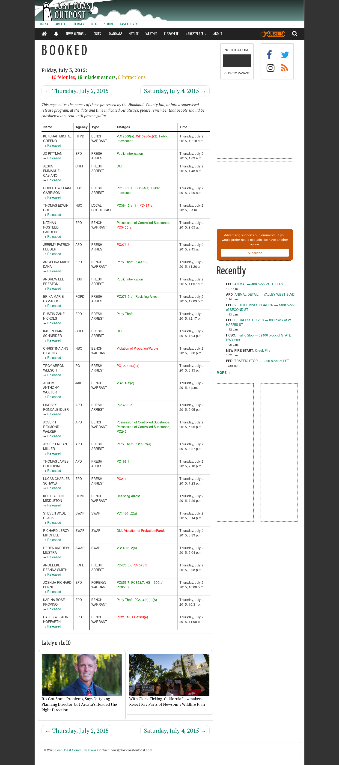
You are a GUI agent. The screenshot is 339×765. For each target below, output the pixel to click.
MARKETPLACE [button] (194, 34)
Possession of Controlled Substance (143, 222)
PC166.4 (123, 461)
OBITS (97, 34)
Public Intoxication (130, 153)
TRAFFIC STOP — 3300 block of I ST (261, 360)
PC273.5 (123, 244)
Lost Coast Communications (75, 750)
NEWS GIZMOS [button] (75, 34)
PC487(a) (147, 205)
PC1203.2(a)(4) (128, 365)
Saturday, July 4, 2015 (175, 91)
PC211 (122, 478)
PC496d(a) (140, 617)
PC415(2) (141, 261)
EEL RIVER (78, 24)
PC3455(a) (125, 227)
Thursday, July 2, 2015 (77, 91)
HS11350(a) (155, 582)
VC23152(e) (125, 383)
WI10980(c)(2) (146, 136)
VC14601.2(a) (127, 513)
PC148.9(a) (125, 188)
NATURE (134, 34)
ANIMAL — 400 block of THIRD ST (259, 284)
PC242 (122, 431)
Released (54, 145)
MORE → (224, 372)
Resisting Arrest (146, 296)
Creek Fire (263, 350)
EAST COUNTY (128, 24)
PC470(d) (124, 565)
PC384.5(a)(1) (127, 205)
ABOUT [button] (218, 34)
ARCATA (60, 24)
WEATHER (151, 34)
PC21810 (123, 617)
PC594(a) (142, 188)
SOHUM (108, 24)
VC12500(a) (125, 136)
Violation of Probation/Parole (137, 348)
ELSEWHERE (171, 34)
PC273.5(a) (125, 296)
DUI (119, 166)
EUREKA (43, 24)
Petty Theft (125, 261)
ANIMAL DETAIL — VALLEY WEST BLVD (264, 294)
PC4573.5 (140, 565)
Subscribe (255, 253)
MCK (94, 24)
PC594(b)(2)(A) (145, 599)
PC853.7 (123, 582)
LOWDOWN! (115, 34)
